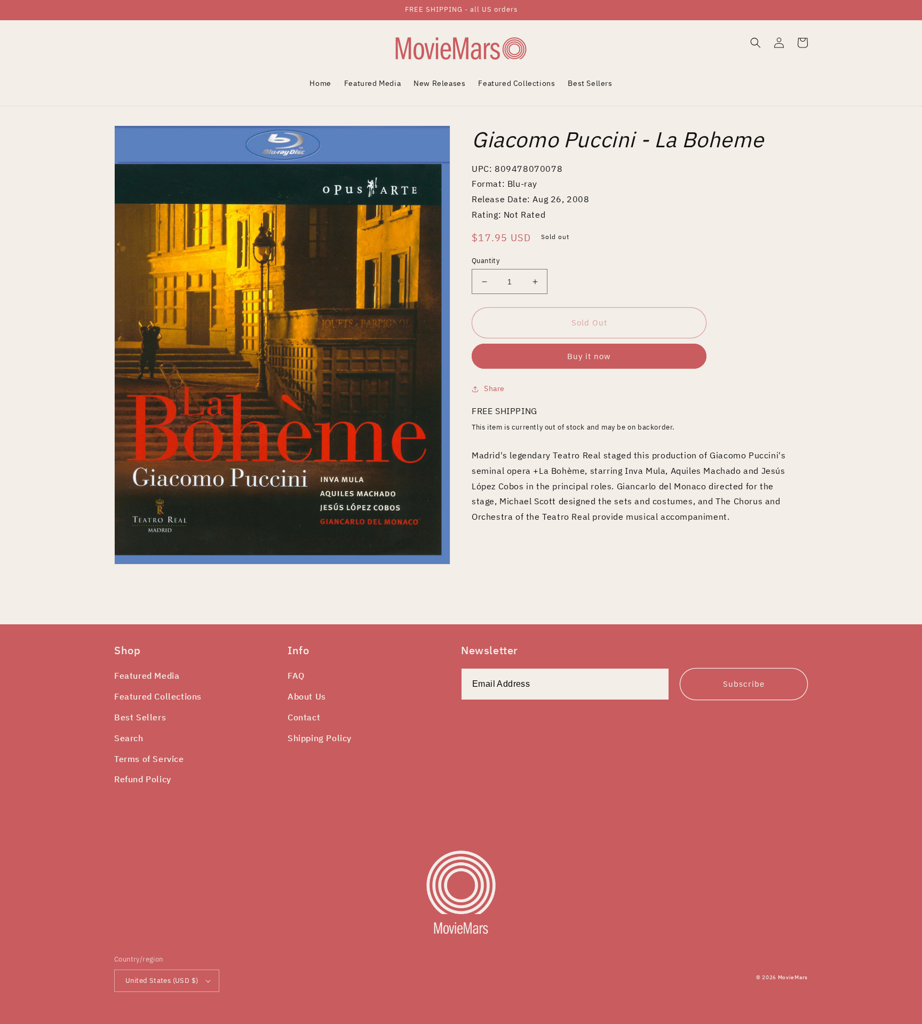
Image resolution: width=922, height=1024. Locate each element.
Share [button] (494, 388)
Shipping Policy (320, 738)
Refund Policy (142, 779)
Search (129, 738)
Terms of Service (149, 758)
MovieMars (793, 977)
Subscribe (744, 684)
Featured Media (146, 675)
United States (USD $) (161, 980)
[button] (755, 42)
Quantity (485, 260)
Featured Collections (158, 696)
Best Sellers (140, 717)
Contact (304, 717)
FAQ (296, 675)
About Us (307, 696)
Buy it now (589, 356)
